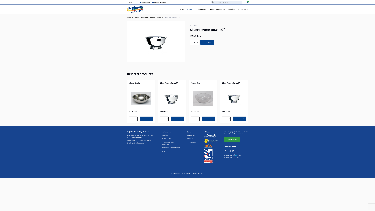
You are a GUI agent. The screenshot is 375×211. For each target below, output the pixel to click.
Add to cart (207, 42)
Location (231, 9)
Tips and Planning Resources (168, 143)
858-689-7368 (137, 138)
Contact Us (242, 9)
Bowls (159, 17)
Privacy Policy (192, 142)
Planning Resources (217, 9)
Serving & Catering (148, 17)
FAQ (163, 151)
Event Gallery (202, 9)
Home (181, 9)
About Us (190, 138)
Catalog (189, 9)
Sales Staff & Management (171, 147)
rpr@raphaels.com (138, 143)
